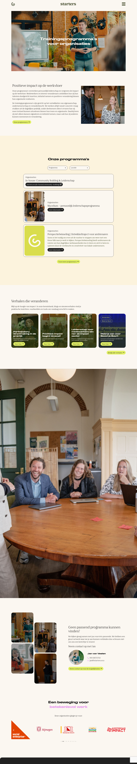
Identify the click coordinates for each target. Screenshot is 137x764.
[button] (68, 261)
